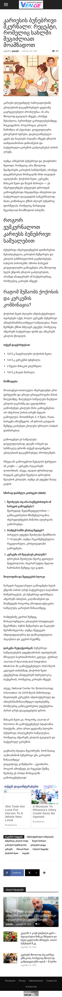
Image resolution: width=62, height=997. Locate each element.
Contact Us (51, 980)
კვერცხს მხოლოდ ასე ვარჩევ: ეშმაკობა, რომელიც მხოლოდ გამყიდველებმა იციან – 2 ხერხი (38, 958)
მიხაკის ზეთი (23, 849)
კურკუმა (9, 849)
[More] (44, 872)
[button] (5, 4)
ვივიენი (15, 51)
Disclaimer (10, 980)
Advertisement (36, 980)
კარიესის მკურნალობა (16, 845)
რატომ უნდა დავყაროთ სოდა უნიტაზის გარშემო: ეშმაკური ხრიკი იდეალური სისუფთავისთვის (31, 915)
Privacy (22, 980)
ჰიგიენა (25, 853)
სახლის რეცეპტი (40, 849)
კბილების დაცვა (38, 845)
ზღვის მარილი (39, 841)
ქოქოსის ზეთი (11, 853)
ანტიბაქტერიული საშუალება (40, 836)
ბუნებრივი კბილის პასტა (16, 841)
